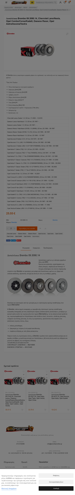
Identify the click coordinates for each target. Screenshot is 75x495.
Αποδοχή (56, 488)
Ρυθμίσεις (56, 475)
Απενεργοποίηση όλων (56, 482)
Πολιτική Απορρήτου (9, 488)
